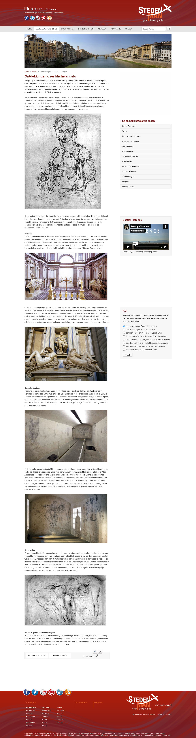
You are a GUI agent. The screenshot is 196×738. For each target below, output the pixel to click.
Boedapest (30, 723)
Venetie (60, 723)
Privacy (169, 714)
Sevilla (59, 713)
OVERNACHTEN (67, 29)
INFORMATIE (116, 29)
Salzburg (60, 710)
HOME (29, 29)
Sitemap (152, 714)
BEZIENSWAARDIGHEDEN (46, 29)
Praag (44, 726)
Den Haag (45, 707)
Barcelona (30, 717)
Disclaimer (160, 714)
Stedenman (51, 9)
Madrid (44, 720)
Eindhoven (46, 710)
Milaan (44, 723)
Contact (145, 714)
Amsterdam (31, 707)
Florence (45, 713)
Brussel (29, 726)
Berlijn (29, 720)
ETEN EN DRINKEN (85, 29)
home (26, 72)
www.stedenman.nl (163, 705)
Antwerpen (30, 710)
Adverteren (136, 714)
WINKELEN (102, 29)
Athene (29, 713)
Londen (44, 717)
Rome (59, 707)
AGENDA (128, 29)
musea (35, 72)
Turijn (59, 717)
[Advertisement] (67, 675)
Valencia (60, 720)
